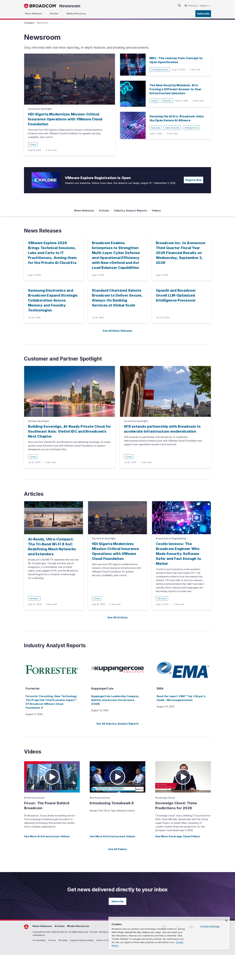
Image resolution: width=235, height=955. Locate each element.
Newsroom (69, 6)
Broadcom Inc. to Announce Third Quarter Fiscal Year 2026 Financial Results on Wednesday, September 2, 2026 (180, 253)
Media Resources (78, 926)
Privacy (52, 940)
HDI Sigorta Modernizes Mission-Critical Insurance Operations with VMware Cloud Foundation (65, 119)
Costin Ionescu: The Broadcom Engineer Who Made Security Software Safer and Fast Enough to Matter (178, 554)
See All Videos (117, 849)
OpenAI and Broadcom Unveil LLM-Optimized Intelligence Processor (176, 295)
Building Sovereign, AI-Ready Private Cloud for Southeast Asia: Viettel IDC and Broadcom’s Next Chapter (69, 431)
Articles (104, 210)
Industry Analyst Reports (130, 210)
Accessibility (39, 940)
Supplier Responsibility (82, 940)
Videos (156, 210)
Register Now (193, 180)
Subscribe (203, 13)
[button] (52, 777)
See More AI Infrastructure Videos (47, 836)
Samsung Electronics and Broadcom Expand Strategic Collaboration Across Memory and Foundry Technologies (53, 300)
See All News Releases (117, 330)
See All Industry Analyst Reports (117, 723)
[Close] (226, 921)
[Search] (179, 5)
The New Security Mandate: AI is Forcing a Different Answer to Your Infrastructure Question (175, 89)
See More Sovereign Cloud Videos (177, 836)
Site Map (62, 940)
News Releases (84, 210)
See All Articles (117, 617)
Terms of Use (103, 940)
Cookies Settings (210, 926)
